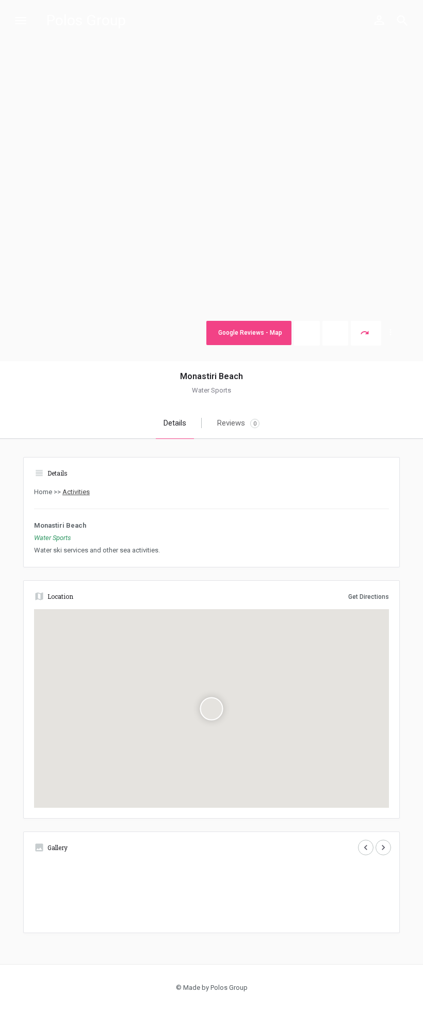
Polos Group (86, 20)
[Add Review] (307, 333)
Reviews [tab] (236, 423)
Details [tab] (175, 423)
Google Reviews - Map (250, 332)
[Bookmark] (335, 333)
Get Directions (368, 596)
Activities (76, 492)
